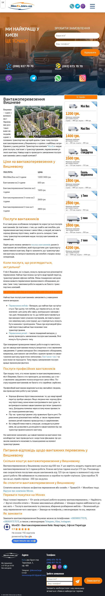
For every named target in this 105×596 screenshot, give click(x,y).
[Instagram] (54, 566)
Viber (57, 521)
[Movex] (20, 6)
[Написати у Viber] (15, 78)
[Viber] (60, 566)
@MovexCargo (36, 570)
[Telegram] (65, 566)
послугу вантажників (40, 244)
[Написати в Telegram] (40, 78)
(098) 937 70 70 (22, 66)
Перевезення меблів (18, 305)
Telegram (49, 521)
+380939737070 (11, 521)
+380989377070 (79, 518)
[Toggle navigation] (92, 6)
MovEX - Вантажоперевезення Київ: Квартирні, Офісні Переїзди (49, 525)
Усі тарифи (81, 96)
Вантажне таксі (49, 356)
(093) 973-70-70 (53, 560)
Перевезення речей (18, 333)
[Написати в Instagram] (89, 78)
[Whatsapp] (64, 78)
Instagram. (66, 521)
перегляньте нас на (23, 540)
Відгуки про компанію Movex (18, 491)
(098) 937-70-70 (53, 563)
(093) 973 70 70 (72, 66)
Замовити (93, 580)
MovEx (51, 146)
